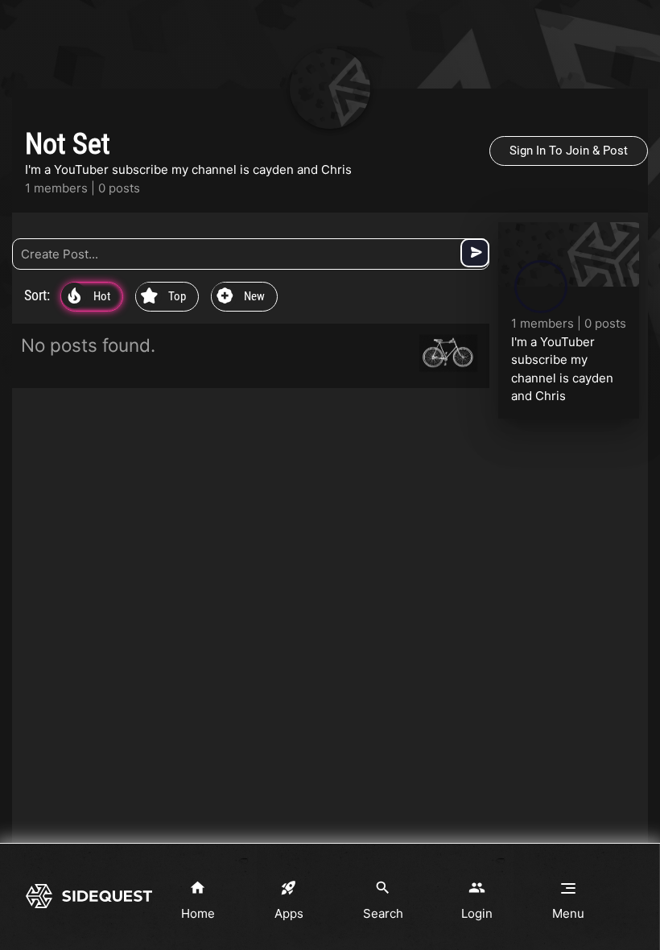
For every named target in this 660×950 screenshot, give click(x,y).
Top (163, 297)
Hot (89, 297)
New (241, 297)
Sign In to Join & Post (568, 150)
